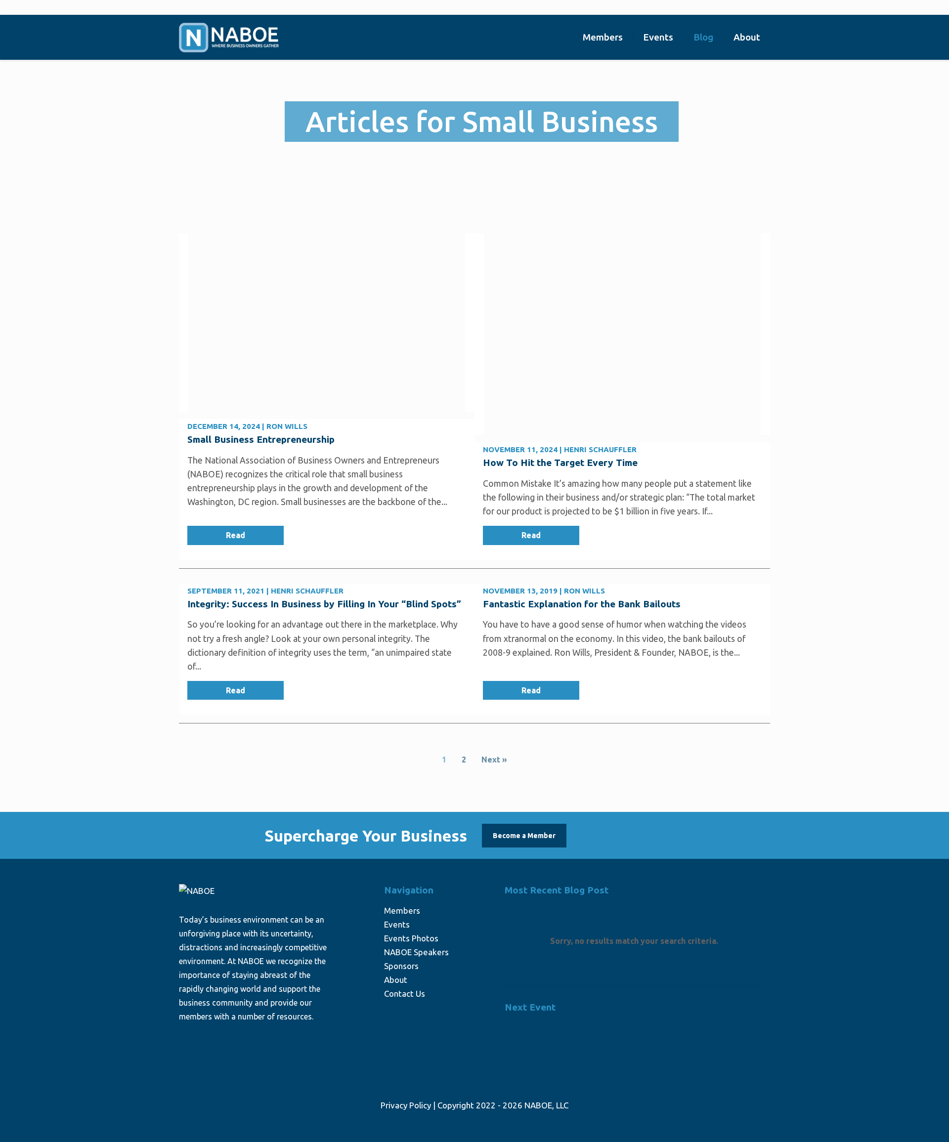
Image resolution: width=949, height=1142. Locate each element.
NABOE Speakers (416, 952)
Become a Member (524, 836)
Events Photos (411, 938)
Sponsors (401, 966)
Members (402, 910)
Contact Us (404, 993)
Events (397, 924)
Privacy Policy (406, 1105)
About (395, 979)
